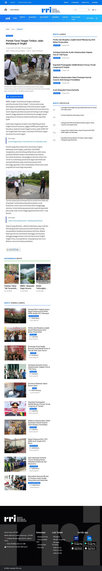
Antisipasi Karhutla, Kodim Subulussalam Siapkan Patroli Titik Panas (39, 367)
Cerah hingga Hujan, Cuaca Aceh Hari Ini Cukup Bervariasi (27, 141)
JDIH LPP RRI (57, 553)
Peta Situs (40, 547)
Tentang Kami (41, 545)
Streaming (75, 2)
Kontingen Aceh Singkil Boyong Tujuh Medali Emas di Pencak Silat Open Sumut (39, 348)
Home (15, 18)
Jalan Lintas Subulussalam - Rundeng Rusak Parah (25, 221)
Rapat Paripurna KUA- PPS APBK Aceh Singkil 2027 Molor (37, 441)
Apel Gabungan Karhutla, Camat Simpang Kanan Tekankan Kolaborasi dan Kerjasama (37, 461)
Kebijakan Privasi (42, 537)
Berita (22, 17)
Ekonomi (55, 17)
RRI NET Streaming (59, 539)
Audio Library (57, 547)
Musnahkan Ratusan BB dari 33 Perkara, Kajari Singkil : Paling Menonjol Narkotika (38, 478)
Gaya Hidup (44, 17)
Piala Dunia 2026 (76, 18)
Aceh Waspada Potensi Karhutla (66, 90)
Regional (9, 35)
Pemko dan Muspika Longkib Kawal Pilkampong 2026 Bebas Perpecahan (38, 330)
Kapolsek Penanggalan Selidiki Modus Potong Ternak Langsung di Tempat (39, 404)
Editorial (90, 18)
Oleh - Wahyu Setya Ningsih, (15, 51)
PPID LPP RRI (57, 550)
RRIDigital (85, 2)
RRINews (95, 2)
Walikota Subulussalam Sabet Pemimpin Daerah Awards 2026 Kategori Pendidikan (39, 423)
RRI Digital (56, 537)
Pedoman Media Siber (24, 2)
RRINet (66, 2)
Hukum (65, 17)
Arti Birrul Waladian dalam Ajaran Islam (72, 115)
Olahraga (32, 17)
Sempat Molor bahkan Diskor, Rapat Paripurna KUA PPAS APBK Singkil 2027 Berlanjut (39, 311)
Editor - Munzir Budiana (35, 51)
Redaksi (12, 2)
